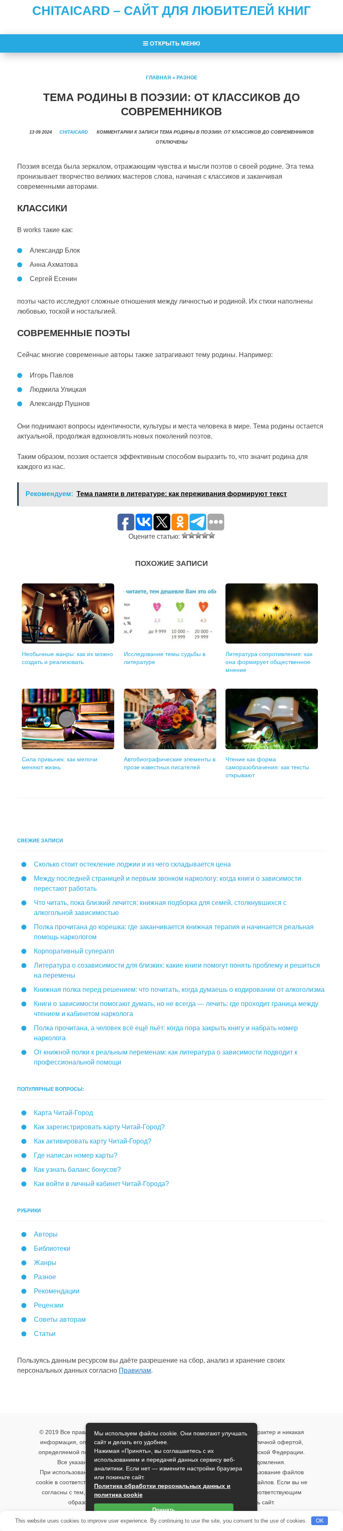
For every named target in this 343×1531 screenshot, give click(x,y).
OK (320, 1521)
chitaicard (73, 131)
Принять (163, 1510)
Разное (187, 78)
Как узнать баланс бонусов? (77, 1169)
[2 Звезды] (191, 535)
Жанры (45, 1262)
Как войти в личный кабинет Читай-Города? (101, 1183)
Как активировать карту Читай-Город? (92, 1141)
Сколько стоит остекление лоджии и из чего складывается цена (132, 864)
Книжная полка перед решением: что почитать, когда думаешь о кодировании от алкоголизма (179, 989)
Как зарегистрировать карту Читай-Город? (99, 1127)
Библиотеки (52, 1248)
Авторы (46, 1234)
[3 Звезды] (198, 535)
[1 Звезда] (185, 535)
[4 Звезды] (205, 535)
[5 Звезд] (211, 535)
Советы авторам (60, 1319)
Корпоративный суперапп (74, 951)
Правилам (135, 1370)
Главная (158, 78)
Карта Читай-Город (63, 1112)
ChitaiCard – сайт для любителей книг (171, 11)
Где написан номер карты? (76, 1155)
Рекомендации (56, 1291)
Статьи (45, 1333)
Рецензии (49, 1305)
